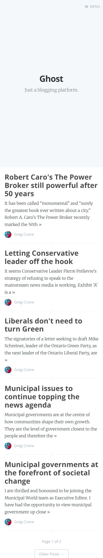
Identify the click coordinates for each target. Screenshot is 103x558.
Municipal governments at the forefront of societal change (51, 473)
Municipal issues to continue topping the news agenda (42, 397)
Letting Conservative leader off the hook (41, 257)
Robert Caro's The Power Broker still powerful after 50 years (51, 185)
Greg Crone (24, 234)
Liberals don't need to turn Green (43, 325)
